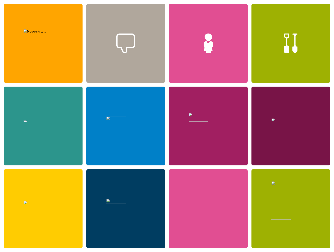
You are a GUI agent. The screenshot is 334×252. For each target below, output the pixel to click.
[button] (43, 43)
